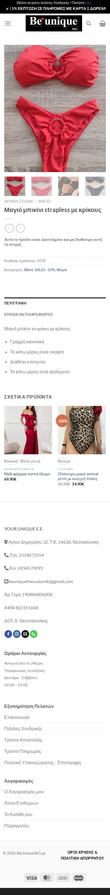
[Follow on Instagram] (17, 634)
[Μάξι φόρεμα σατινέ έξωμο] (28, 430)
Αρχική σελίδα (18, 201)
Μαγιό (44, 201)
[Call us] (34, 634)
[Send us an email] (25, 634)
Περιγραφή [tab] (15, 303)
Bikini (28, 269)
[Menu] (7, 23)
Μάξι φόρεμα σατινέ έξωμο (27, 474)
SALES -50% (45, 269)
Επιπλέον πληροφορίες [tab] (28, 314)
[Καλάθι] (102, 23)
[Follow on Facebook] (8, 634)
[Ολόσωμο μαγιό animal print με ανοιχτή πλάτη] (82, 430)
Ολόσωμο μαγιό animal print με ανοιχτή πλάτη (78, 476)
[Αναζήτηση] (88, 23)
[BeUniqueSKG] (54, 23)
